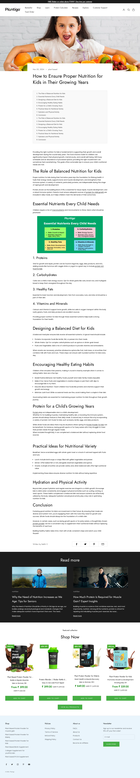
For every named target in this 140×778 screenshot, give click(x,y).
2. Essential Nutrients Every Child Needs (50, 96)
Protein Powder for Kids (95, 425)
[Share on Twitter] (85, 544)
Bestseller (28, 7)
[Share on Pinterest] (94, 544)
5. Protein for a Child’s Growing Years (49, 106)
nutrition (15, 591)
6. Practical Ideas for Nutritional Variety (50, 109)
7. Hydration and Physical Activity (48, 112)
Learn (47, 7)
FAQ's (75, 728)
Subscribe (111, 744)
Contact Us (77, 739)
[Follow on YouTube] (29, 764)
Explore (86, 7)
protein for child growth (95, 192)
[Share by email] (103, 544)
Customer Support (100, 7)
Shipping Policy (50, 739)
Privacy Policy (50, 728)
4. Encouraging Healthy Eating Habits (49, 103)
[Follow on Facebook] (6, 764)
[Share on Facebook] (76, 544)
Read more (16, 616)
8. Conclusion (41, 115)
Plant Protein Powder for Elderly (86, 676)
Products (76, 736)
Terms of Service (51, 732)
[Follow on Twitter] (12, 764)
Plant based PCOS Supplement (17, 757)
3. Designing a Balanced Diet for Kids (49, 99)
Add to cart (19, 698)
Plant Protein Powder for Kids (120, 676)
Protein (35, 412)
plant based (52, 69)
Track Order (29, 12)
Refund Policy (50, 736)
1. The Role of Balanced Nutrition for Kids (51, 93)
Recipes (75, 7)
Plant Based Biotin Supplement (17, 747)
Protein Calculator (61, 7)
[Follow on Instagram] (18, 764)
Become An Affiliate (80, 743)
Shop (39, 7)
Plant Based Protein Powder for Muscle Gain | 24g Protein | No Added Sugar (19, 677)
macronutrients (58, 210)
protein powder (38, 524)
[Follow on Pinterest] (23, 764)
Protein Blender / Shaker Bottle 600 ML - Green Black (53, 679)
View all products (70, 707)
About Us (76, 732)
